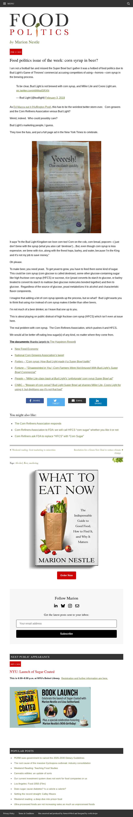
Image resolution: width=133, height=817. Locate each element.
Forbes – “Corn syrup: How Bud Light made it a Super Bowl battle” (53, 361)
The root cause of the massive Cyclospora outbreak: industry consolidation (52, 763)
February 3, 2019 (55, 97)
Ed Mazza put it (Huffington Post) (32, 107)
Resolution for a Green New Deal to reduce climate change (97, 451)
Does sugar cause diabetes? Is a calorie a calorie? (40, 789)
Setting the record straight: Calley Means (35, 794)
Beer (26, 462)
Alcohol (19, 462)
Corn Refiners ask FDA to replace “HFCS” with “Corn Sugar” (49, 436)
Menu (10, 3)
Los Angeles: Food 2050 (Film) (30, 783)
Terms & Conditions (26, 813)
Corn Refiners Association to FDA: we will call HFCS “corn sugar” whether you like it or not (66, 429)
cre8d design (92, 813)
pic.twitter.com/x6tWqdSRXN (32, 90)
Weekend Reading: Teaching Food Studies (36, 768)
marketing (33, 462)
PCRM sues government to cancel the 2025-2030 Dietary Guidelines (49, 758)
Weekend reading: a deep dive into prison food (38, 799)
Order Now (66, 575)
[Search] (128, 3)
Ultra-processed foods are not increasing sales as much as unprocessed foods (54, 804)
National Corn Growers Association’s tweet (39, 355)
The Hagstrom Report (62, 341)
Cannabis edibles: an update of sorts (33, 773)
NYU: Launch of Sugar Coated (32, 671)
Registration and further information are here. (84, 678)
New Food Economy (26, 349)
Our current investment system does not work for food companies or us (50, 778)
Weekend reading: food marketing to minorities (33, 449)
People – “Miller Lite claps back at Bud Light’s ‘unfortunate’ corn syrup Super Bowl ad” (64, 378)
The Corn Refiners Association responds (38, 423)
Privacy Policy (8, 813)
